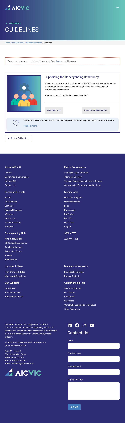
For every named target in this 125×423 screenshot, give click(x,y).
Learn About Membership (95, 110)
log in (58, 61)
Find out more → (31, 126)
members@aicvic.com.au (22, 363)
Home (7, 43)
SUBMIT (74, 407)
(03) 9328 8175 (19, 360)
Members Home (17, 43)
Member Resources (34, 43)
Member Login (54, 110)
